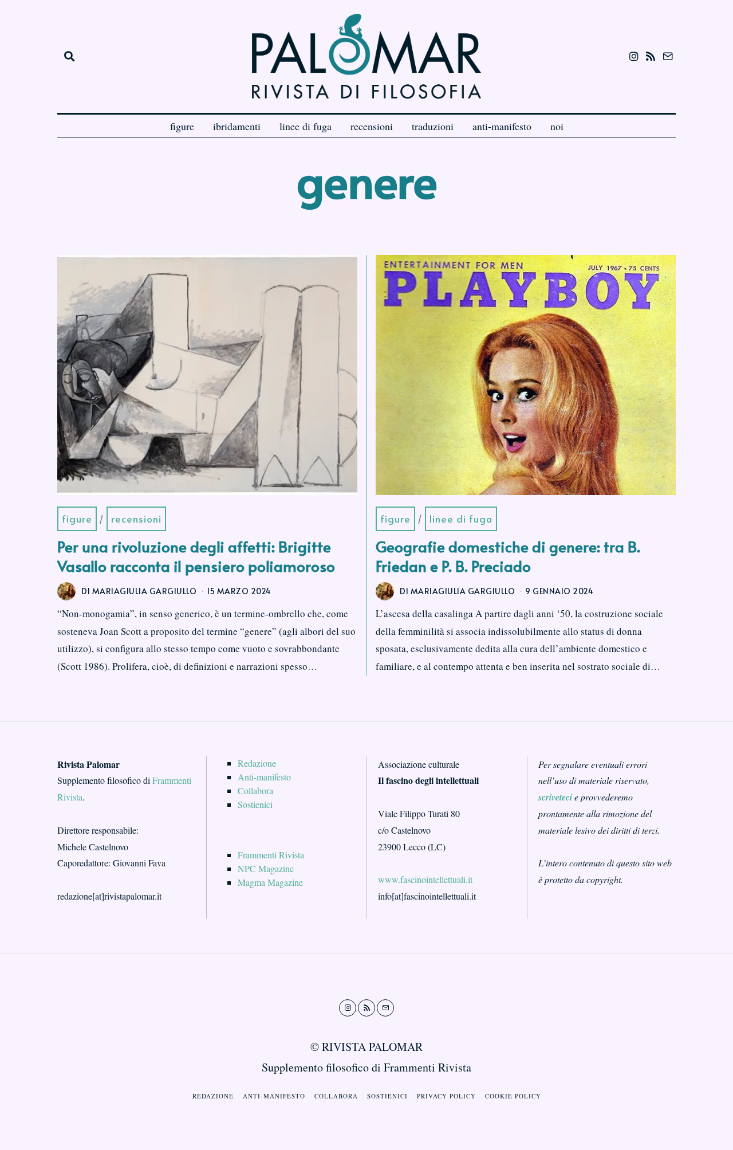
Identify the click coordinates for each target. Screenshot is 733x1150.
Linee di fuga (460, 518)
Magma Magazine (270, 882)
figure (182, 126)
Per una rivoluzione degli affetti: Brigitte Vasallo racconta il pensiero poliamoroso (196, 556)
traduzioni (433, 126)
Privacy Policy (446, 1096)
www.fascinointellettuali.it (425, 879)
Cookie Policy (513, 1096)
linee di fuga (305, 126)
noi (556, 126)
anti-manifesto (501, 126)
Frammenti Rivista (271, 855)
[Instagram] (633, 56)
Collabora (255, 790)
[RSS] (650, 56)
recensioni (371, 126)
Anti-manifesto (264, 777)
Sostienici (255, 804)
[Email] (668, 56)
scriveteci (555, 797)
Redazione (257, 763)
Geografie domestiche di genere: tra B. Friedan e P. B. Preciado (508, 556)
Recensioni (136, 518)
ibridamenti (237, 126)
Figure (77, 518)
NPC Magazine (266, 868)
